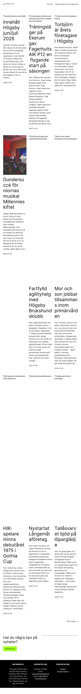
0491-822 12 (43, 676)
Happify (63, 669)
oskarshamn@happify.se (40, 674)
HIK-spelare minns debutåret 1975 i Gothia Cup (13, 545)
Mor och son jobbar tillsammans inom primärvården (66, 302)
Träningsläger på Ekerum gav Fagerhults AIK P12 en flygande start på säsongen (40, 49)
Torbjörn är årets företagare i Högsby (66, 33)
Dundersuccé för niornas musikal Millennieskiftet (14, 193)
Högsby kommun (63, 671)
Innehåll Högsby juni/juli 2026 (11, 30)
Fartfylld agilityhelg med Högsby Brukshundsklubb (40, 302)
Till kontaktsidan (40, 679)
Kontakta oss (10, 649)
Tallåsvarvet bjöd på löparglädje (65, 537)
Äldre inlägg (72, 621)
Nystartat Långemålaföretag (39, 534)
